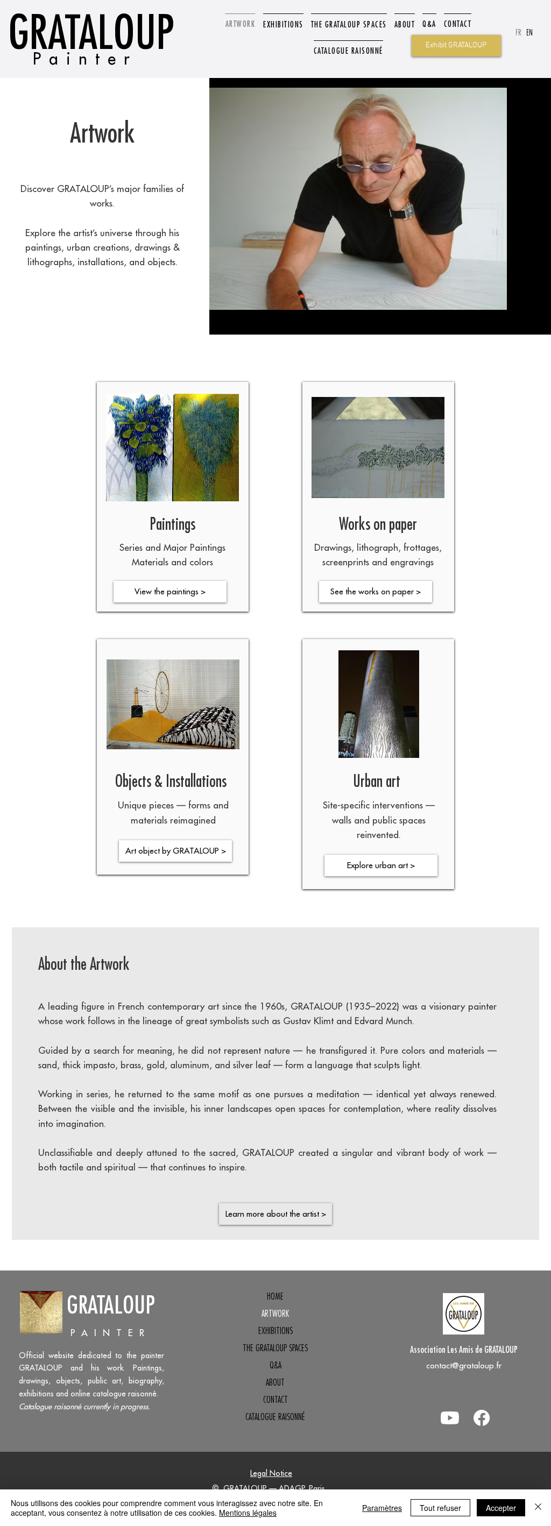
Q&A (275, 1365)
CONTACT (275, 1399)
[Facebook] (481, 1418)
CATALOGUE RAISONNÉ (275, 1416)
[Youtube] (450, 1418)
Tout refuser (440, 1507)
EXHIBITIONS (275, 1330)
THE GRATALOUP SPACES (275, 1348)
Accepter (501, 1507)
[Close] (538, 1507)
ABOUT (275, 1382)
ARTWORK (275, 1313)
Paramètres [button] (382, 1507)
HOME (275, 1296)
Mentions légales (248, 1512)
